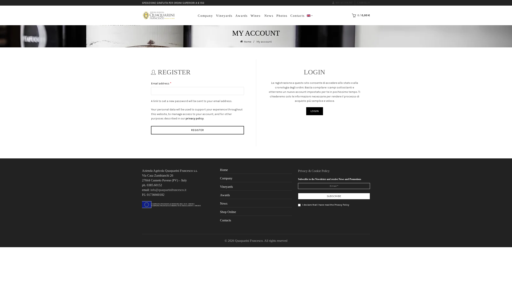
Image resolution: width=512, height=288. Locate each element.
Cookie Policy (321, 171)
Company (205, 15)
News (268, 15)
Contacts (297, 15)
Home (247, 41)
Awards (241, 15)
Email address (166, 83)
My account (344, 2)
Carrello (363, 2)
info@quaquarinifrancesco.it (168, 190)
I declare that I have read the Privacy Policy (325, 204)
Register (197, 130)
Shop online (228, 212)
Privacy (303, 171)
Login (314, 111)
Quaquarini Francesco (249, 240)
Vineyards (224, 15)
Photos (281, 15)
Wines (255, 15)
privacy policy (195, 118)
